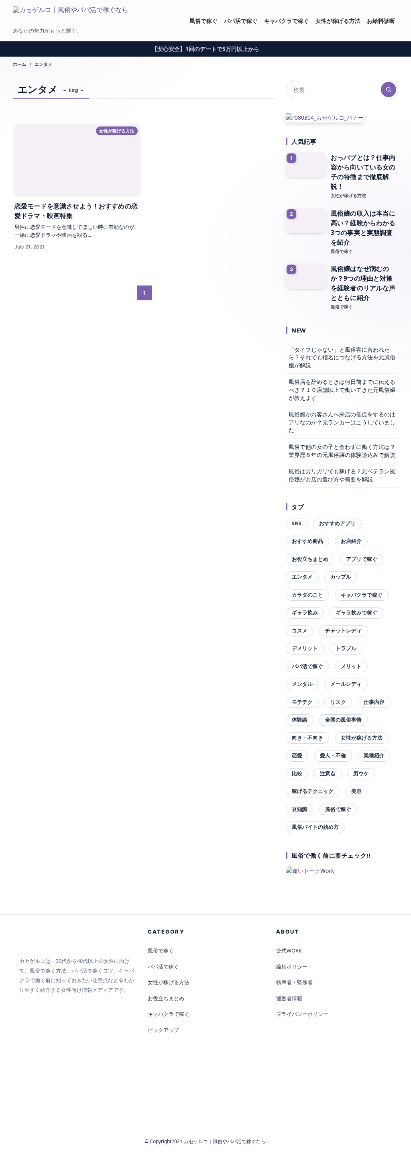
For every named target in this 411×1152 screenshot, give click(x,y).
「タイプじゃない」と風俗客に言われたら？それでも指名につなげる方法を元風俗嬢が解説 (342, 357)
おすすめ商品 (307, 541)
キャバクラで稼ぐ (362, 594)
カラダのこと (307, 594)
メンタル (302, 684)
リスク (338, 702)
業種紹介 (374, 755)
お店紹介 (351, 541)
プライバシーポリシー (302, 1013)
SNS (296, 523)
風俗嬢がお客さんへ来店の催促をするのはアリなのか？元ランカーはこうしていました (342, 422)
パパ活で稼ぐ (307, 666)
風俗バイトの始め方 (315, 827)
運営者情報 (289, 998)
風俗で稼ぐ (338, 809)
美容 (356, 791)
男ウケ (361, 773)
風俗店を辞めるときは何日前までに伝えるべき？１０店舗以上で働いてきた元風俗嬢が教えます (342, 389)
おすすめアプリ (337, 523)
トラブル (346, 648)
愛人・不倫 (333, 755)
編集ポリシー (291, 966)
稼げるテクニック (313, 791)
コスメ (299, 630)
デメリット (305, 648)
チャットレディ (343, 630)
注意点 (328, 773)
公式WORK (289, 950)
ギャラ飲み (305, 612)
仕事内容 (374, 702)
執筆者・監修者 (294, 982)
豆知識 (299, 809)
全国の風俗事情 (343, 719)
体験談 (299, 719)
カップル (340, 576)
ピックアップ (163, 1030)
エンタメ (302, 576)
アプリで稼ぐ (361, 559)
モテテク (302, 702)
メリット (351, 666)
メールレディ (346, 684)
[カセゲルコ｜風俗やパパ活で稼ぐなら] (70, 16)
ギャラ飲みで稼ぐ (356, 612)
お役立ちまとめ (310, 559)
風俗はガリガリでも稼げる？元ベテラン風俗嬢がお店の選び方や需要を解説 (342, 475)
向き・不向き (307, 737)
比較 (297, 773)
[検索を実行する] (388, 89)
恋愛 (297, 755)
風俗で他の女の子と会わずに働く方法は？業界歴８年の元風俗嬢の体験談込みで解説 (342, 451)
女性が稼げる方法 (362, 737)
